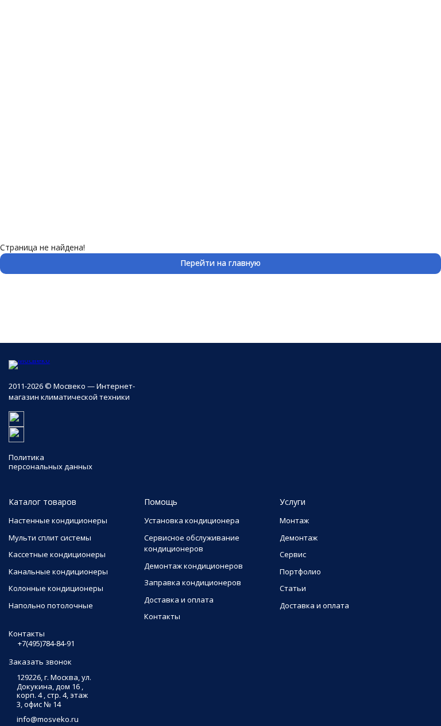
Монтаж (294, 520)
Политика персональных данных (50, 462)
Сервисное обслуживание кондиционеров (191, 543)
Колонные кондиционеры (56, 588)
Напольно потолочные (51, 605)
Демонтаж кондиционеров (193, 566)
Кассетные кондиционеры (57, 554)
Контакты (162, 616)
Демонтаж (299, 537)
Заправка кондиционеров (192, 582)
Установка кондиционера (191, 520)
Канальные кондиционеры (58, 571)
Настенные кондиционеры (58, 520)
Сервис (293, 554)
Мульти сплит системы (50, 537)
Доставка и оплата (179, 599)
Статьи (293, 588)
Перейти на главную (220, 262)
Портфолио (300, 571)
